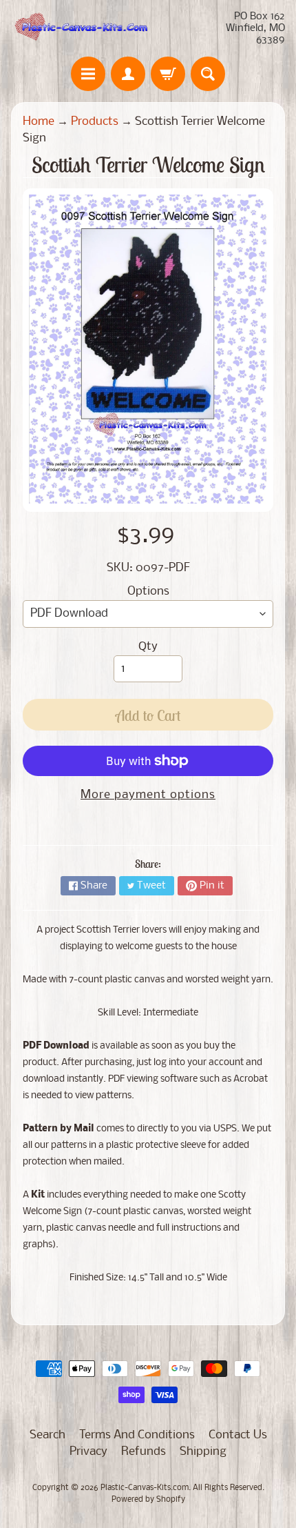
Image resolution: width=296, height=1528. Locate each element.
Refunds (143, 1451)
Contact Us (238, 1435)
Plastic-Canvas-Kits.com (145, 1488)
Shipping (203, 1451)
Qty (148, 646)
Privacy (88, 1451)
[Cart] (168, 74)
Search (47, 1435)
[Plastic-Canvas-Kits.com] (79, 28)
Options (148, 591)
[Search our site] (208, 74)
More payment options (148, 795)
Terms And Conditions (137, 1435)
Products (94, 121)
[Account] (128, 74)
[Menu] (88, 74)
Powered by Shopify (148, 1500)
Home (38, 121)
